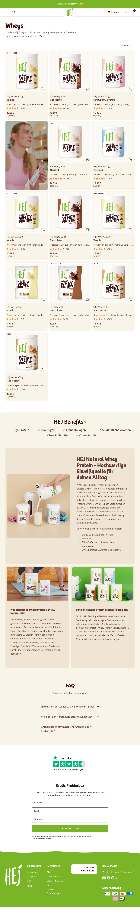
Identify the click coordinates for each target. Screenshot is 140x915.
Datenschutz (53, 876)
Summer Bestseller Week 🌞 (70, 3)
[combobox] (69, 819)
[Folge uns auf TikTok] (116, 878)
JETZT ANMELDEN (70, 828)
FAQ (29, 881)
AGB (49, 872)
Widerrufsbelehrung (56, 883)
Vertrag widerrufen (87, 869)
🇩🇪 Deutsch (113, 12)
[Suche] (13, 12)
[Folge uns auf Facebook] (108, 878)
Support (31, 876)
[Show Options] (105, 819)
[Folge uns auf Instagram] (104, 878)
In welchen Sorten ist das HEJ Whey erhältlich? (68, 706)
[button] (27, 108)
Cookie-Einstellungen (54, 891)
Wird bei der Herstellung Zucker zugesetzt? (66, 716)
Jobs (29, 885)
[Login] (126, 12)
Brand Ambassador (123, 872)
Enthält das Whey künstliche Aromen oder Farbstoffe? (66, 729)
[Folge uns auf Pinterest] (112, 878)
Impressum (33, 872)
